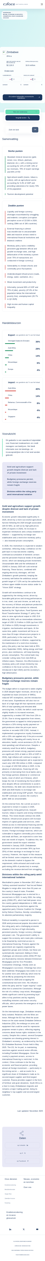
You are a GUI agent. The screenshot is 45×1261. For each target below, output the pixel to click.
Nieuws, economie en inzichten (31, 1180)
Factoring (7, 1203)
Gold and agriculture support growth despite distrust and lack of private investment (21, 470)
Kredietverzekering (10, 1185)
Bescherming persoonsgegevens (22, 1250)
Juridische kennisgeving (23, 1245)
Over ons (27, 1187)
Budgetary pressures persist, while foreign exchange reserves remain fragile (21, 482)
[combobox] (19, 130)
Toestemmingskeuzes (22, 1254)
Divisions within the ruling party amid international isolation (21, 493)
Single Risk (8, 1194)
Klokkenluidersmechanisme (22, 1241)
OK (36, 129)
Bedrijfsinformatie (10, 1189)
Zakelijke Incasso (10, 1198)
